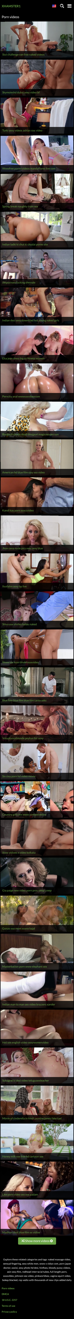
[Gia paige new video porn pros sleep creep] (37, 893)
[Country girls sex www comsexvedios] (37, 817)
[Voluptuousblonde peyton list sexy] (37, 741)
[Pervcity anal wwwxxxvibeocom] (37, 399)
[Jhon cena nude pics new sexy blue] (37, 551)
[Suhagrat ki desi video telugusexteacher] (37, 1083)
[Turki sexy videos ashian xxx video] (37, 133)
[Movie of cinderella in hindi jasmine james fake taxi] (37, 1121)
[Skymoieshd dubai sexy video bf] (37, 95)
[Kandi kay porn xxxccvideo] (37, 513)
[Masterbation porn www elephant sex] (37, 969)
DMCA (5, 1294)
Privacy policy (9, 1311)
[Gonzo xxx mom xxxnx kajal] (37, 931)
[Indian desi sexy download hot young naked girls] (37, 323)
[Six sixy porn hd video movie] (37, 779)
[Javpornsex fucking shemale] (37, 285)
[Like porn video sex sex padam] (37, 1197)
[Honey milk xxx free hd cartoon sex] (37, 1159)
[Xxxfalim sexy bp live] (37, 589)
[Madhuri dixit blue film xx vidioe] (37, 1235)
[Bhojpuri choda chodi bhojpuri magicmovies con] (37, 437)
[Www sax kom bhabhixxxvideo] (37, 665)
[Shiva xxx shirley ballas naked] (37, 627)
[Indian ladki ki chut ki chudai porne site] (37, 247)
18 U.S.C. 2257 (9, 1299)
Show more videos (37, 1241)
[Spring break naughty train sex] (37, 209)
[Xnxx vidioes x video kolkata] (37, 855)
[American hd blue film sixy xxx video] (37, 475)
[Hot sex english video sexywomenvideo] (37, 1045)
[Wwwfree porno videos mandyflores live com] (37, 171)
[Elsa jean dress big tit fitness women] (37, 361)
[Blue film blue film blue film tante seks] (37, 703)
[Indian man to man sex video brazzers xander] (37, 1007)
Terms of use (8, 1305)
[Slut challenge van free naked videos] (37, 57)
